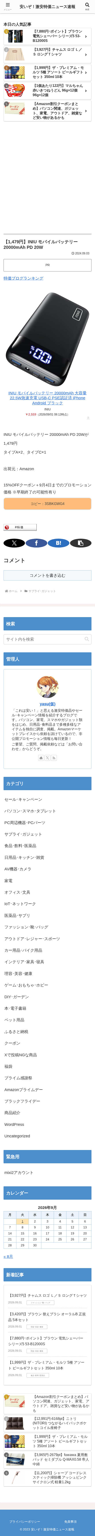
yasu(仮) (47, 704)
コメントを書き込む (47, 575)
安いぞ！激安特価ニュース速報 (47, 6)
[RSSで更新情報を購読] (54, 758)
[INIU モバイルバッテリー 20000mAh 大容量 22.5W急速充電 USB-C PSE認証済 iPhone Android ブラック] (47, 339)
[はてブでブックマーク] (58, 543)
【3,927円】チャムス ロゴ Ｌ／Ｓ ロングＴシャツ (47, 1295)
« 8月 (8, 1256)
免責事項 (70, 1521)
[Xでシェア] (14, 543)
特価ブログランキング (23, 278)
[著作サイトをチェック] (41, 758)
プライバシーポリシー (24, 1521)
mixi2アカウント (19, 1172)
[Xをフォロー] (47, 758)
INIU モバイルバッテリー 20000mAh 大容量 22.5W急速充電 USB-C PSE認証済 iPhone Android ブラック (47, 398)
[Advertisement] (47, 178)
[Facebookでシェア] (36, 543)
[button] (80, 543)
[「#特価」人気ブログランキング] (20, 527)
